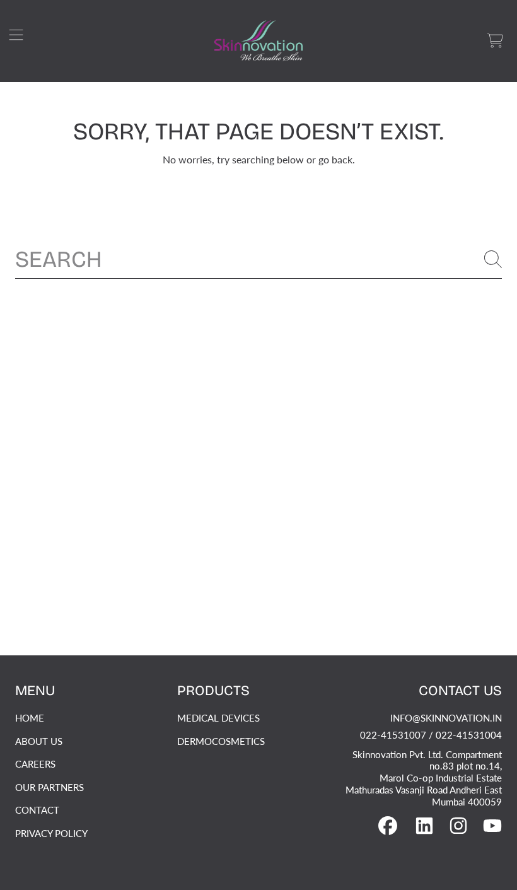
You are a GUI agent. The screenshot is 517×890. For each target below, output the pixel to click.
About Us (38, 741)
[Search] (493, 259)
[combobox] (258, 259)
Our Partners (49, 787)
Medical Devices (218, 717)
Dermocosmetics (221, 741)
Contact (37, 810)
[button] (22, 41)
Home (29, 717)
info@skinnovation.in (446, 717)
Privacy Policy (51, 833)
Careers (35, 764)
